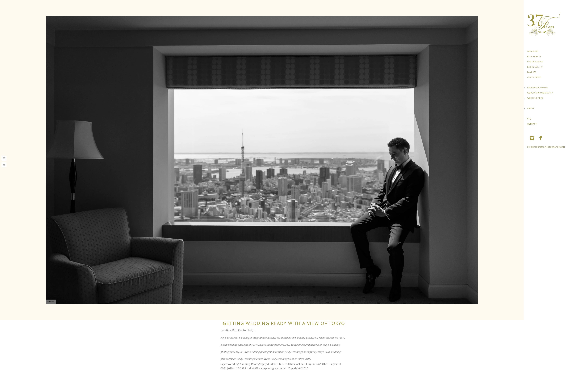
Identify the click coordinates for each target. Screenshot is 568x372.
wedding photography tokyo (307, 351)
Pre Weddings (535, 62)
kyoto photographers (271, 344)
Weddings (532, 51)
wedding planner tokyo (290, 358)
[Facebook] (541, 138)
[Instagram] (532, 138)
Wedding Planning (537, 88)
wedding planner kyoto (256, 358)
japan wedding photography (236, 344)
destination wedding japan (296, 337)
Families (531, 72)
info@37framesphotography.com (546, 147)
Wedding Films (535, 98)
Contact (532, 124)
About (530, 108)
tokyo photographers (303, 344)
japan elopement (328, 337)
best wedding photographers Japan (253, 337)
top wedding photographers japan (264, 351)
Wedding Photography (540, 93)
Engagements (535, 67)
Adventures (534, 77)
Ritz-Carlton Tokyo (243, 330)
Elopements (534, 57)
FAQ (529, 119)
